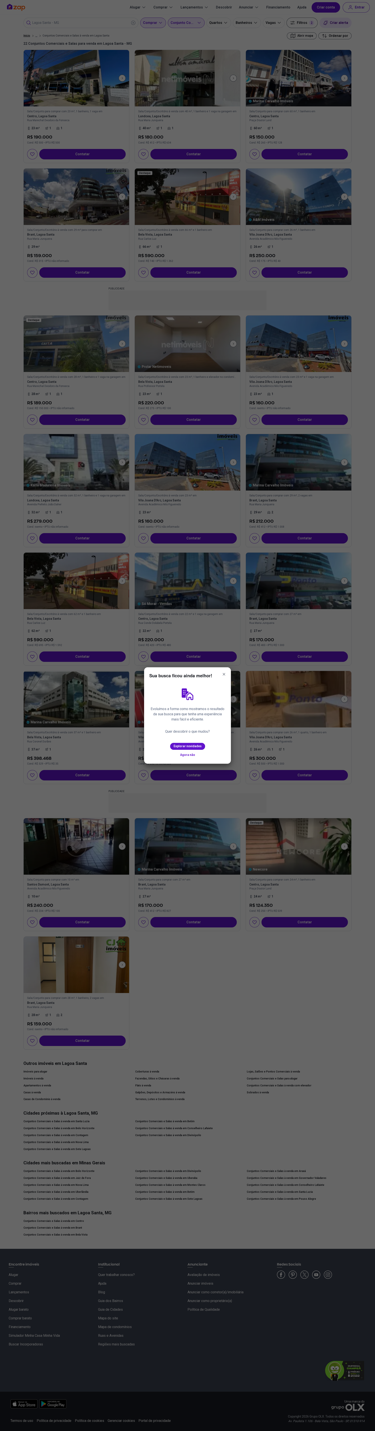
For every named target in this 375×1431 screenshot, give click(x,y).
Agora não (187, 755)
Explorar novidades (188, 746)
